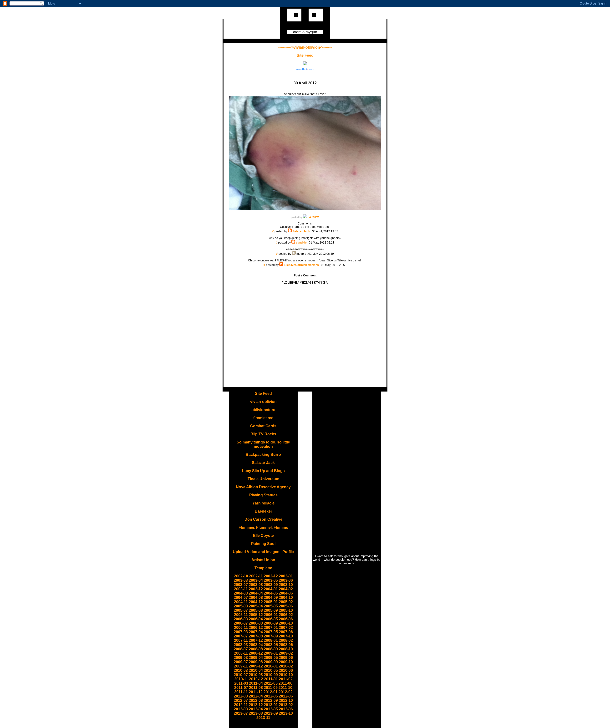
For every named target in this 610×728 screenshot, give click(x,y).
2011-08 (256, 688)
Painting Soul (263, 544)
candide (301, 242)
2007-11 (241, 640)
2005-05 (271, 606)
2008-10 (286, 649)
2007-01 (271, 628)
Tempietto (263, 568)
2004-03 (241, 593)
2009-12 (256, 666)
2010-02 (286, 666)
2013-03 (241, 709)
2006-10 (286, 623)
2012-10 (286, 700)
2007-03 (241, 632)
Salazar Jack (301, 231)
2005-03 (241, 606)
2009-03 (241, 658)
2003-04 (256, 580)
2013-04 (256, 709)
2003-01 (286, 576)
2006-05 (271, 619)
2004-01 (271, 589)
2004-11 (241, 602)
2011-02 (286, 679)
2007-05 (271, 632)
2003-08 (256, 585)
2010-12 (256, 679)
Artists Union (263, 560)
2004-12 (256, 602)
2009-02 (286, 653)
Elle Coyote (263, 536)
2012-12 (256, 705)
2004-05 (271, 593)
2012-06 (286, 696)
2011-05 (271, 683)
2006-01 (271, 615)
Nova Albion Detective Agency (263, 487)
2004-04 (256, 593)
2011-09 (271, 688)
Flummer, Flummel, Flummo (263, 527)
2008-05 (271, 645)
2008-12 (256, 653)
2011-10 (285, 688)
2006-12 (256, 628)
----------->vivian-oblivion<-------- (305, 47)
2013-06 (286, 709)
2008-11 (241, 653)
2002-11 (256, 576)
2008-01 (271, 640)
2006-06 (286, 619)
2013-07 (241, 713)
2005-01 (271, 602)
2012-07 (241, 700)
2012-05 (271, 696)
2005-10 (286, 610)
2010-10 (286, 675)
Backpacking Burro (263, 455)
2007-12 (256, 640)
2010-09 (271, 675)
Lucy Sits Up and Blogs (263, 471)
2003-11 (241, 589)
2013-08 (256, 713)
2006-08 (256, 623)
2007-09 (271, 636)
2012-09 (271, 700)
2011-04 (256, 683)
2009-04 (256, 658)
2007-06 (286, 632)
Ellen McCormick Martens (301, 265)
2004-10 (286, 598)
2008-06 (286, 645)
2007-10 (286, 636)
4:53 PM (314, 217)
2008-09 (271, 649)
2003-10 (286, 585)
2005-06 (286, 606)
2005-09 (271, 610)
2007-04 (256, 632)
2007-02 (286, 628)
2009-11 (241, 666)
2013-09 (271, 713)
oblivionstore (263, 410)
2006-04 (256, 619)
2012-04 (256, 696)
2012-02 (286, 692)
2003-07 (241, 585)
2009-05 (271, 658)
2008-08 (256, 649)
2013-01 (271, 705)
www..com (305, 69)
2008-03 (241, 645)
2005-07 (241, 610)
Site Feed (305, 55)
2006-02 (286, 615)
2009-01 (271, 653)
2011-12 (256, 692)
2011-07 (241, 688)
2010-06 (286, 670)
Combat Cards (263, 426)
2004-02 (286, 589)
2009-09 (271, 662)
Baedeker (263, 511)
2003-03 (241, 580)
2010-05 (271, 670)
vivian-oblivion (263, 402)
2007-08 (256, 636)
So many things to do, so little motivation (263, 444)
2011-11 (241, 692)
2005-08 (256, 610)
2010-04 (256, 670)
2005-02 (286, 602)
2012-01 (271, 692)
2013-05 (271, 709)
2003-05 (271, 580)
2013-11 (263, 718)
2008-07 (241, 649)
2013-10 (286, 713)
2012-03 (241, 696)
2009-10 (286, 662)
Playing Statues (263, 495)
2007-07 (241, 636)
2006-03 (241, 619)
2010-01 (271, 666)
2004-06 (286, 593)
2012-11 (241, 705)
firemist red (263, 418)
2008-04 (256, 645)
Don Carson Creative (263, 519)
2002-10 (241, 576)
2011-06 (285, 683)
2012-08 (256, 700)
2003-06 (286, 580)
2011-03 (241, 683)
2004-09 (271, 598)
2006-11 (241, 628)
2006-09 (271, 623)
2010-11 (241, 679)
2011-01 (271, 679)
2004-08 (256, 598)
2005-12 (256, 615)
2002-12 (271, 576)
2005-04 (256, 606)
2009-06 (286, 658)
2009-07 (241, 662)
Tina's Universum (263, 479)
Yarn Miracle (263, 503)
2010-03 (241, 670)
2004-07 (241, 598)
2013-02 (286, 705)
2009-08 (256, 662)
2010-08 (256, 675)
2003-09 (271, 585)
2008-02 (286, 640)
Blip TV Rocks (263, 434)
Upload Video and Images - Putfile (263, 552)
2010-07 (241, 675)
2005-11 (241, 615)
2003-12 (256, 589)
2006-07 (241, 623)
